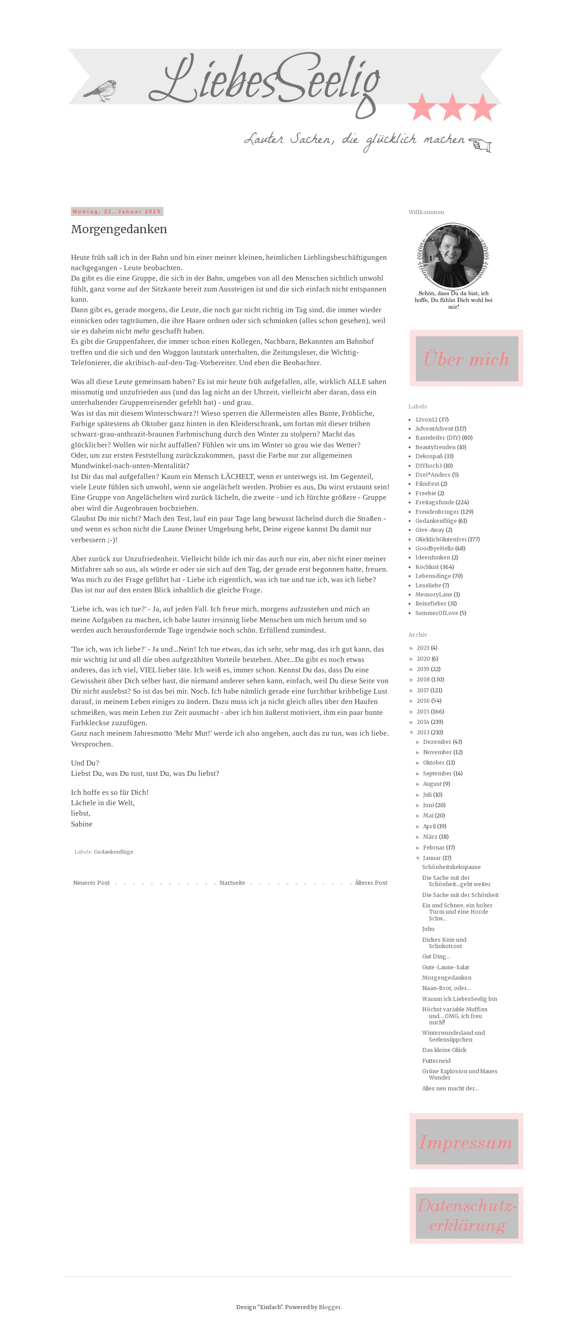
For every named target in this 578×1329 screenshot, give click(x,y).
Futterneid (436, 1060)
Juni (429, 805)
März (431, 836)
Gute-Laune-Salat (445, 967)
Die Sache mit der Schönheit (460, 895)
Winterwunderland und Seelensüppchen (453, 1036)
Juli (428, 794)
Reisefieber (431, 603)
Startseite (232, 882)
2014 (424, 722)
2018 (424, 679)
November (438, 752)
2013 (424, 732)
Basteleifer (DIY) (438, 437)
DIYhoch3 (428, 465)
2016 (424, 700)
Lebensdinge (433, 576)
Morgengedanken (446, 977)
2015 (424, 711)
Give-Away (429, 529)
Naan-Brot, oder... (446, 988)
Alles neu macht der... (450, 1088)
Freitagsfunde (434, 502)
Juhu (428, 928)
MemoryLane (433, 594)
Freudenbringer (437, 511)
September (438, 773)
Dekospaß (429, 456)
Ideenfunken (432, 557)
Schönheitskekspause (451, 867)
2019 (424, 669)
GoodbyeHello (434, 548)
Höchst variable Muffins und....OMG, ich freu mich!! (455, 1016)
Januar (433, 858)
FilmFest (427, 483)
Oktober (434, 762)
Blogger (329, 1307)
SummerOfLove (436, 613)
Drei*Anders (433, 474)
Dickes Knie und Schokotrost (444, 942)
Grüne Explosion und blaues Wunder (460, 1074)
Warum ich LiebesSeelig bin (459, 999)
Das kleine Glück (444, 1050)
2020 (424, 658)
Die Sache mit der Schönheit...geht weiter (456, 881)
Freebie (425, 493)
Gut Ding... (436, 956)
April (430, 826)
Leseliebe (428, 585)
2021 (424, 647)
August (433, 783)
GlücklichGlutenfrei (440, 539)
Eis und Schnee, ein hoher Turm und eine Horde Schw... (457, 912)
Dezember (438, 741)
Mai (429, 815)
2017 (423, 690)
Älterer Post (371, 882)
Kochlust (427, 567)
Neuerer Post (91, 882)
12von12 (426, 419)
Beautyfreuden (435, 447)
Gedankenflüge (114, 852)
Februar (434, 847)
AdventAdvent (434, 428)
